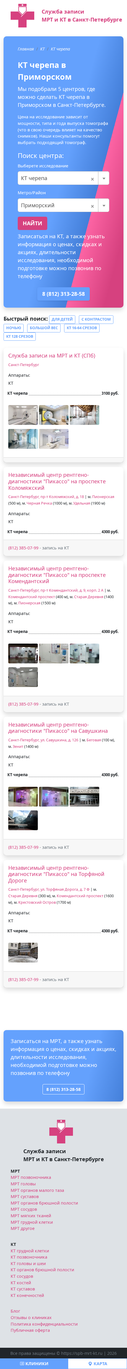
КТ (42, 49)
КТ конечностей (27, 1295)
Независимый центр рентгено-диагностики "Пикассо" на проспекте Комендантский (57, 575)
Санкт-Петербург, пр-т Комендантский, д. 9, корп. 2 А (55, 590)
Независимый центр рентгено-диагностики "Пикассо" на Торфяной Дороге (56, 874)
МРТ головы (23, 1184)
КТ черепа (60, 49)
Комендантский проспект (31, 596)
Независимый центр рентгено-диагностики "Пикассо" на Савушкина (58, 728)
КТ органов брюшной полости (42, 1269)
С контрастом (96, 319)
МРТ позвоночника (31, 1177)
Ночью (13, 327)
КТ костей (21, 1282)
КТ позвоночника (29, 1257)
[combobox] (63, 178)
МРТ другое (23, 1228)
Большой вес (44, 327)
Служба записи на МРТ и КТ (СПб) (51, 355)
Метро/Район (32, 192)
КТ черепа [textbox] (58, 178)
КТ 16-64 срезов (82, 327)
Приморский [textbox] (58, 205)
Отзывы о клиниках (31, 1317)
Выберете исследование (43, 166)
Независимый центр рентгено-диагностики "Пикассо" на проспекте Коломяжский (57, 481)
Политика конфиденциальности (44, 1324)
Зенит (18, 746)
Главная (26, 49)
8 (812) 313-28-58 (63, 293)
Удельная (81, 503)
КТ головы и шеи (28, 1263)
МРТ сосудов (24, 1209)
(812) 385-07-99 (23, 548)
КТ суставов (23, 1289)
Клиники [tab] (36, 1363)
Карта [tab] (99, 1363)
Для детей (62, 319)
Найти (32, 223)
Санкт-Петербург (23, 364)
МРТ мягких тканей (31, 1215)
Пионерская (103, 496)
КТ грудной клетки (30, 1251)
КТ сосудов (22, 1276)
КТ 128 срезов (19, 336)
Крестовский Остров (37, 902)
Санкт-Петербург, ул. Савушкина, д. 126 (43, 740)
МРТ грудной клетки (32, 1222)
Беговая (94, 740)
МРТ (15, 1171)
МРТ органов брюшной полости (44, 1203)
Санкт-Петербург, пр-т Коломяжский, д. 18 (46, 496)
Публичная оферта (30, 1330)
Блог (15, 1311)
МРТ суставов (25, 1196)
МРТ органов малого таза (37, 1190)
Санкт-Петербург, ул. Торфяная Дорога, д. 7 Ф (48, 889)
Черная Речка (39, 503)
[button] (23, 415)
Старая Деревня (88, 596)
